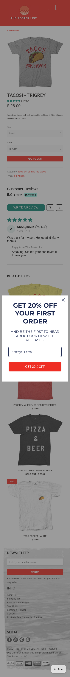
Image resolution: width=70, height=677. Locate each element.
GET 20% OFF (35, 366)
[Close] (63, 299)
